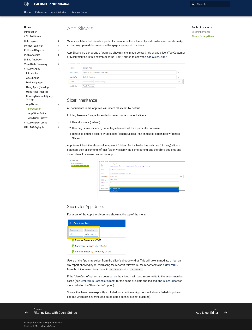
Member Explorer (33, 45)
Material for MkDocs (45, 326)
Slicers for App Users (203, 36)
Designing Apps (34, 82)
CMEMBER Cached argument (98, 281)
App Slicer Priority (37, 118)
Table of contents (202, 27)
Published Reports (34, 50)
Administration (59, 12)
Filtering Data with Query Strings (39, 98)
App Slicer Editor (37, 113)
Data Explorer (31, 41)
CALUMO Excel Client (35, 122)
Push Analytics (32, 55)
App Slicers (32, 104)
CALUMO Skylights (34, 127)
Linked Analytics (33, 59)
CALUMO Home (32, 36)
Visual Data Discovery (35, 64)
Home (27, 12)
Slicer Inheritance (201, 31)
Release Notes (79, 12)
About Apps (32, 78)
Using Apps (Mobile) (37, 91)
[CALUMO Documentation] (26, 4)
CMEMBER (171, 265)
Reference (41, 12)
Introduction (30, 31)
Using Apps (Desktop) (38, 87)
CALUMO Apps (32, 68)
